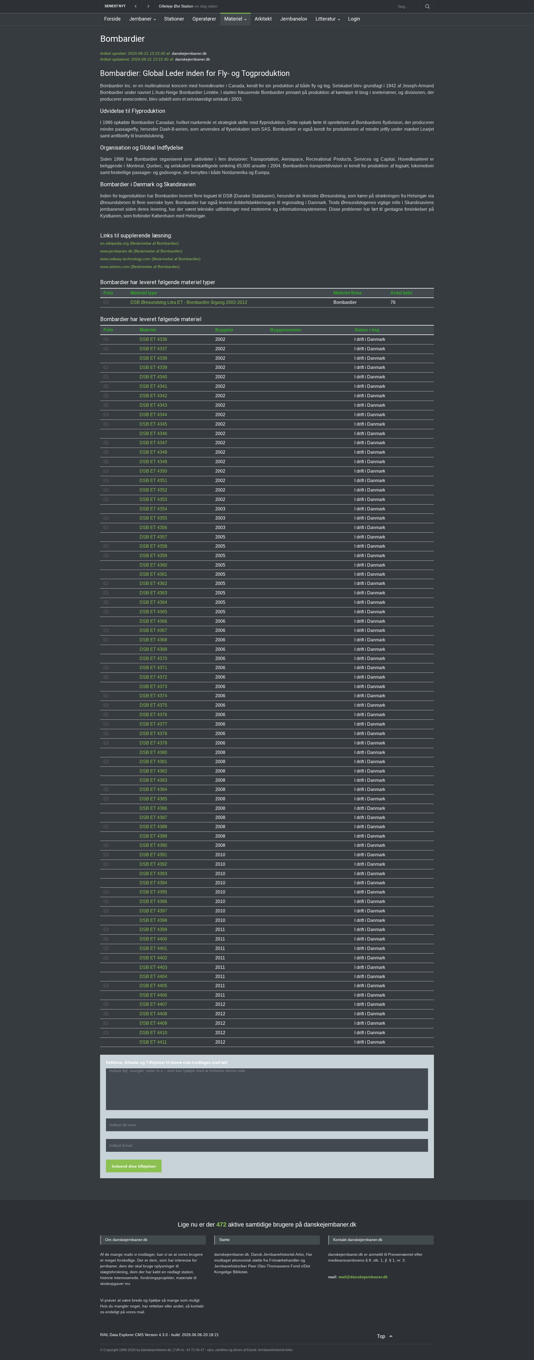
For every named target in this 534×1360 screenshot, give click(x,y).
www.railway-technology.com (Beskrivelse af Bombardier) (150, 259)
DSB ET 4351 (153, 480)
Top (381, 1336)
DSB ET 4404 (153, 976)
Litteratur (326, 19)
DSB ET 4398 (153, 920)
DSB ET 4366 (153, 621)
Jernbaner (140, 19)
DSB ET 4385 (153, 798)
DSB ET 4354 (153, 509)
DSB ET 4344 (153, 414)
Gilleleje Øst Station (176, 6)
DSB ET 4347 (153, 442)
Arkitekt (263, 19)
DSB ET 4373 (153, 686)
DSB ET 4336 (153, 339)
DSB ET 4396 (153, 901)
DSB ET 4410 (153, 1032)
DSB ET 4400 (153, 939)
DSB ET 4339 (153, 367)
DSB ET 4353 (153, 499)
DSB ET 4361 (153, 574)
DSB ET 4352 (153, 490)
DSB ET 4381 (153, 761)
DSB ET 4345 (153, 424)
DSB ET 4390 (153, 845)
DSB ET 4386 (153, 808)
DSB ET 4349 (153, 461)
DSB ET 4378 (153, 733)
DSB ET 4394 (153, 882)
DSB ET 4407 (153, 1004)
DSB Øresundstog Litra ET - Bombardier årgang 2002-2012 (188, 302)
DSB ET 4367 (153, 630)
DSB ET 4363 (153, 592)
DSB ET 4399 (153, 929)
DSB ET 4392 (153, 864)
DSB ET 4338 (153, 358)
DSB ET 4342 (153, 395)
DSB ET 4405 (153, 985)
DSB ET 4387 (153, 817)
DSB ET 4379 (153, 743)
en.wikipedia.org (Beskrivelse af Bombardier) (139, 243)
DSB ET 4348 (153, 452)
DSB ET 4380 (153, 752)
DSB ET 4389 (153, 836)
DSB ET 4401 (153, 948)
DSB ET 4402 (153, 958)
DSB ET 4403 (153, 967)
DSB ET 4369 (153, 649)
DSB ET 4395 (153, 892)
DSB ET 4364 (153, 602)
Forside (112, 19)
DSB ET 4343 (153, 405)
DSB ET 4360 (153, 565)
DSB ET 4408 (153, 1013)
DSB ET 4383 (153, 780)
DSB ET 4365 (153, 611)
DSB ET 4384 (153, 789)
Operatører (204, 19)
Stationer (174, 19)
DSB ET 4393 (153, 873)
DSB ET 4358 (153, 546)
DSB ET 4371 (153, 667)
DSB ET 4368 (153, 639)
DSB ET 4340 (153, 376)
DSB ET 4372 (153, 677)
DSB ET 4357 (153, 537)
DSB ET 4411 (153, 1042)
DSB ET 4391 (153, 854)
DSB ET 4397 (153, 911)
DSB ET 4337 (153, 348)
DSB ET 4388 (153, 826)
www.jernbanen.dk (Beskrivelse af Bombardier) (141, 251)
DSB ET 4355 (153, 518)
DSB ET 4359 (153, 555)
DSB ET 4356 (153, 527)
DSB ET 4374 (153, 695)
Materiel (233, 19)
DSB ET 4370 (153, 658)
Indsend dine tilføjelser (134, 1166)
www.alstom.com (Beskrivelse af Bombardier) (140, 266)
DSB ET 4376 (153, 714)
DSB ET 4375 (153, 705)
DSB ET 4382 (153, 771)
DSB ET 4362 (153, 583)
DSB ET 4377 (153, 724)
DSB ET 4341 (153, 386)
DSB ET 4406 (153, 995)
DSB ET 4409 (153, 1023)
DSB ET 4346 (153, 433)
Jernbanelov (293, 19)
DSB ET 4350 (153, 471)
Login (354, 19)
